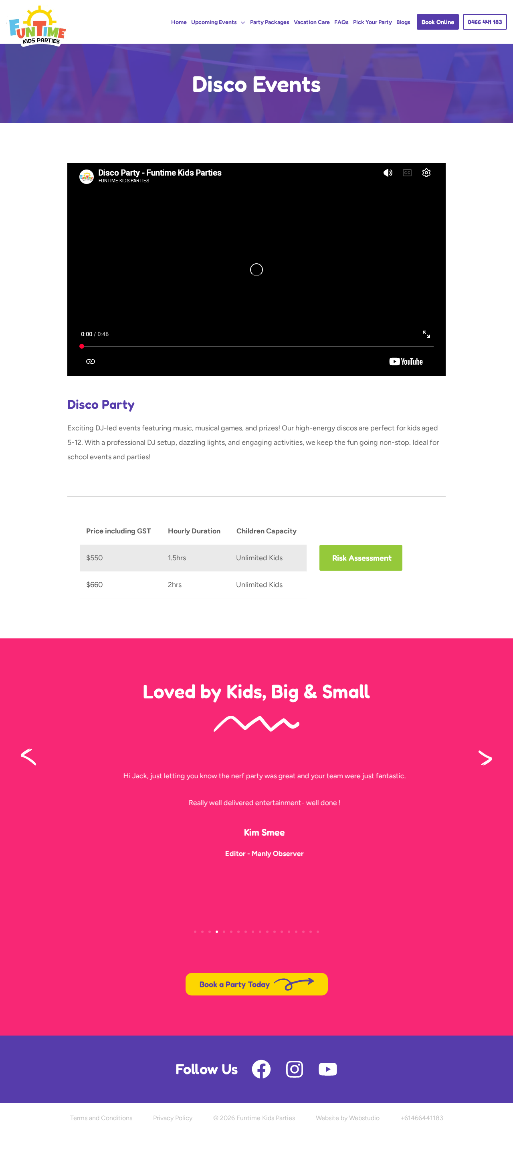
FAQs (341, 22)
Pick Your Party (372, 22)
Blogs (403, 22)
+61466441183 (421, 1118)
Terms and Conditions (101, 1118)
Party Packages (269, 22)
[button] (438, 22)
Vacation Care (312, 22)
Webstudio (364, 1118)
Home (179, 22)
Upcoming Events (214, 22)
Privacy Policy (172, 1118)
